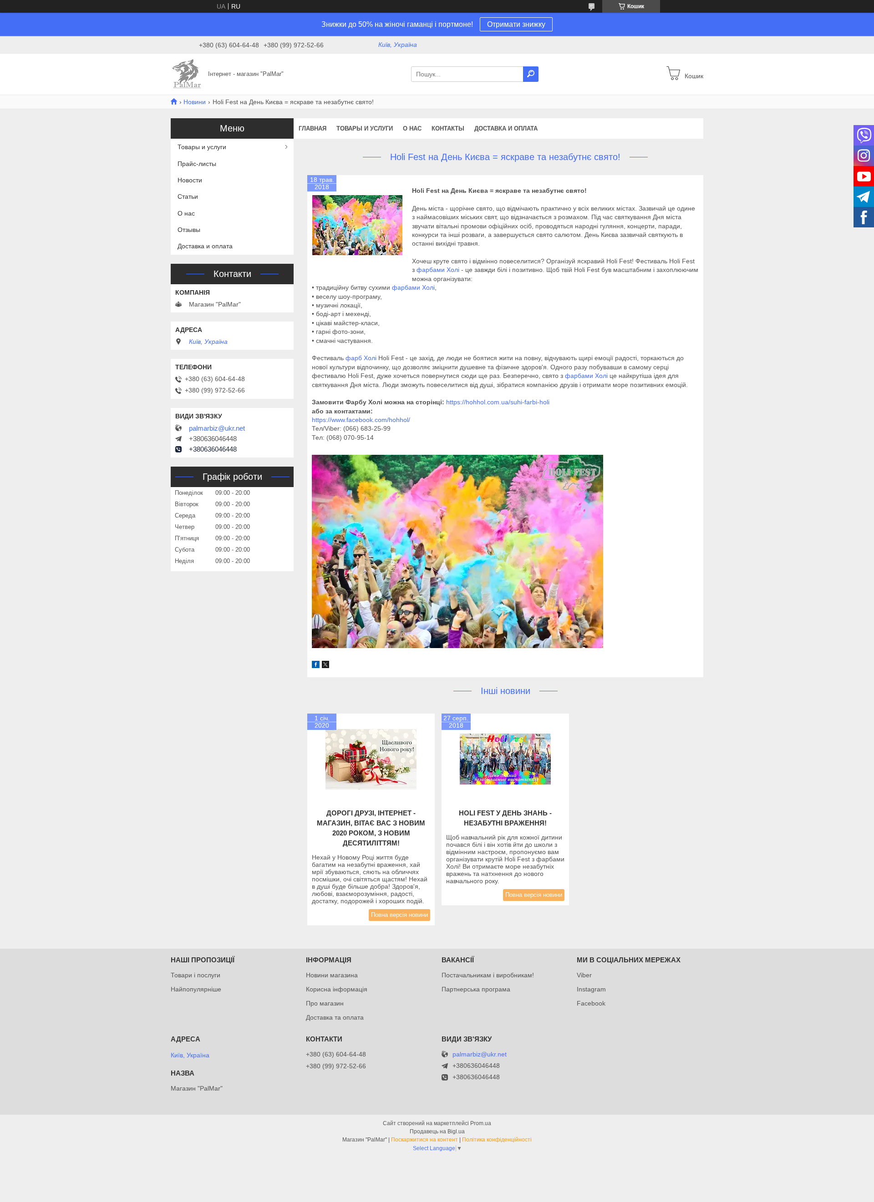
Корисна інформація (336, 989)
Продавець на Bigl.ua (437, 1131)
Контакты (448, 128)
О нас (412, 128)
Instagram (591, 989)
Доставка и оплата (506, 128)
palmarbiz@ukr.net (217, 428)
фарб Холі (361, 358)
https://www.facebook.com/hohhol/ (361, 419)
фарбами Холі (439, 269)
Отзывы (189, 229)
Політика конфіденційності (497, 1140)
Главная (312, 128)
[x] (325, 665)
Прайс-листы (197, 163)
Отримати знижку (516, 24)
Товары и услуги (364, 128)
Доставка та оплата (335, 1017)
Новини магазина (332, 975)
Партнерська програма (476, 989)
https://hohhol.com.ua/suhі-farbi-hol (497, 402)
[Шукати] (531, 74)
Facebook (591, 1003)
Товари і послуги (195, 975)
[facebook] (316, 665)
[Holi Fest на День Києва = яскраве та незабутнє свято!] (357, 225)
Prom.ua (480, 1123)
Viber (584, 975)
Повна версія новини (399, 914)
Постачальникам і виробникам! (488, 975)
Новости (190, 180)
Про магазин (325, 1003)
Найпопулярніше (196, 989)
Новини (194, 102)
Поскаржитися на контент (424, 1140)
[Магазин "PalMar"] (187, 73)
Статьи (188, 196)
